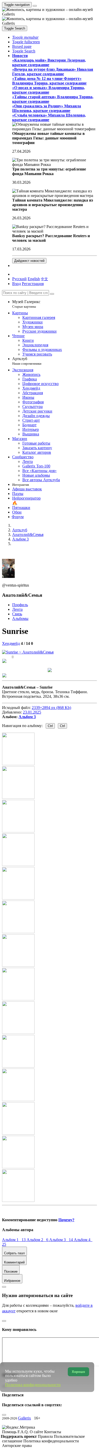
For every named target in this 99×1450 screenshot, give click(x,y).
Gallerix (24, 1418)
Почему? (66, 1220)
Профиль (20, 605)
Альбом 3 (27, 717)
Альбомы (20, 618)
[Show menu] (35, 6)
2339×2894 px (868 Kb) (51, 707)
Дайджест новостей (29, 261)
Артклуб (26, 361)
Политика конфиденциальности (51, 1441)
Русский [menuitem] (19, 279)
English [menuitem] (34, 279)
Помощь (10, 1432)
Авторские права (17, 1445)
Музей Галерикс (26, 304)
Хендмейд (11, 643)
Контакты (52, 1432)
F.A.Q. (24, 1432)
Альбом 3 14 (61, 1240)
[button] (25, 37)
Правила (46, 1436)
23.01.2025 (32, 712)
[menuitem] (44, 279)
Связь (17, 614)
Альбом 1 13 (14, 1240)
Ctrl (50, 726)
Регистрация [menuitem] (33, 283)
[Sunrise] (28, 652)
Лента (17, 609)
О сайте (37, 1432)
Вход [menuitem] (16, 283)
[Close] (52, 294)
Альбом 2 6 (38, 1240)
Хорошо (78, 1372)
